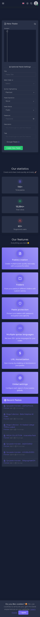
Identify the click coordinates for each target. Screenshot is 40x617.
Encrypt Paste (12, 142)
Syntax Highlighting (10, 89)
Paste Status (8, 106)
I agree (23, 613)
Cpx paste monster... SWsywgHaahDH (20, 461)
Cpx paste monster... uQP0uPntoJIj (19, 406)
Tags (5, 133)
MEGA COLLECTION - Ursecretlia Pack (21, 435)
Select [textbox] (8, 84)
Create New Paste (13, 148)
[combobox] (20, 83)
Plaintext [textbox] (9, 92)
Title (5, 71)
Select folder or (8, 80)
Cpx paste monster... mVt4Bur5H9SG (20, 452)
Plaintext (6, 408)
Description (7, 124)
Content (6, 28)
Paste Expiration (9, 98)
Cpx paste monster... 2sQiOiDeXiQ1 (19, 444)
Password (7, 115)
